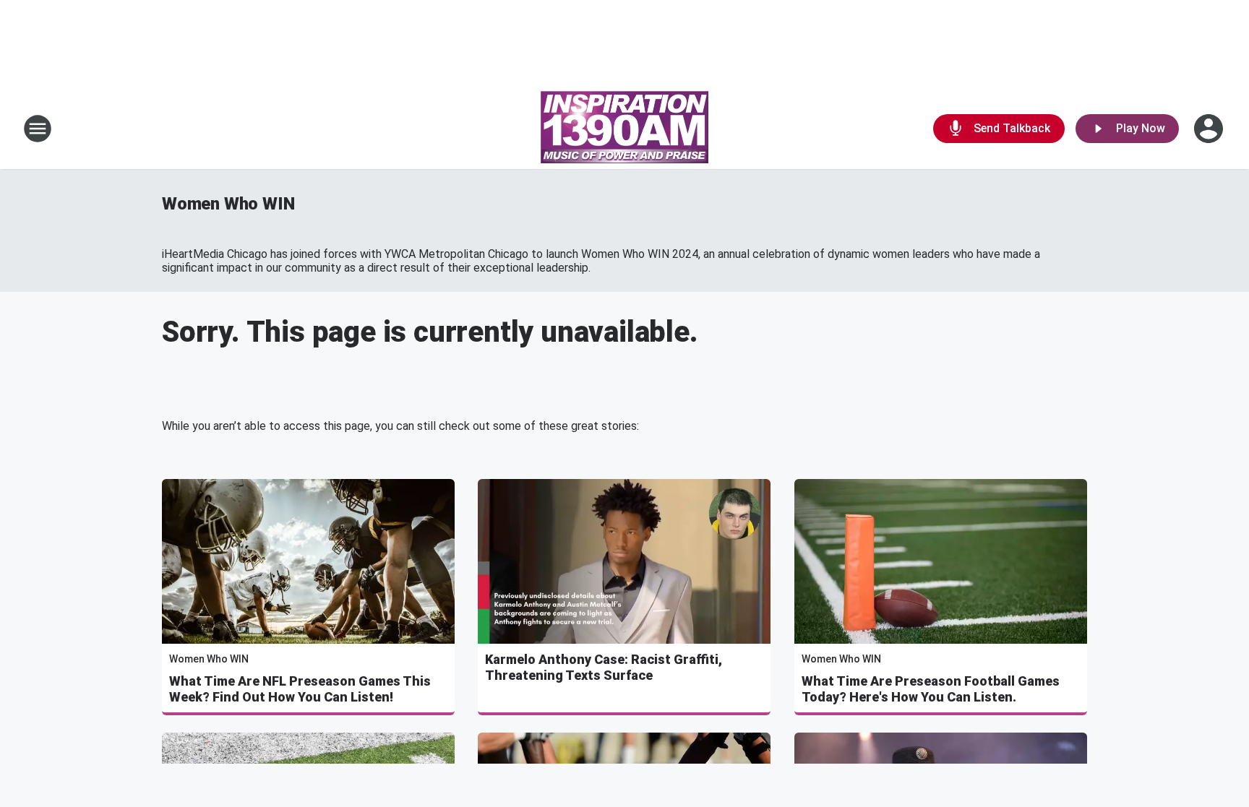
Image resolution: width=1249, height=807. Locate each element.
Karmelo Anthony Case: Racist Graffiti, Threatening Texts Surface (603, 667)
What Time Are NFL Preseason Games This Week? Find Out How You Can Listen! (300, 688)
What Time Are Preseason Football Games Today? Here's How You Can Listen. (931, 688)
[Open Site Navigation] (37, 128)
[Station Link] (624, 128)
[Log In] (1210, 128)
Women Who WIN (228, 204)
